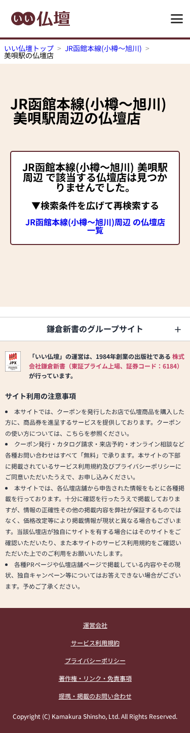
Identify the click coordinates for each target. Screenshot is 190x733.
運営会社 (95, 625)
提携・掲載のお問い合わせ (95, 695)
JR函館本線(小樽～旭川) (103, 48)
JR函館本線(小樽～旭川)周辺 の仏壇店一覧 (95, 226)
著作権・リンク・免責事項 (95, 678)
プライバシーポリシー (95, 660)
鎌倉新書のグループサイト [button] (95, 328)
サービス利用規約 (95, 642)
